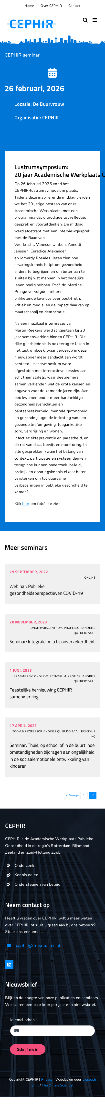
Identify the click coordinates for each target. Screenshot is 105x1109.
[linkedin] (9, 964)
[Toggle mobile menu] (95, 20)
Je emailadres (24, 1020)
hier (25, 503)
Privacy (46, 1079)
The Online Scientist (58, 1085)
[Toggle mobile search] (85, 20)
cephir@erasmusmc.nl (38, 945)
